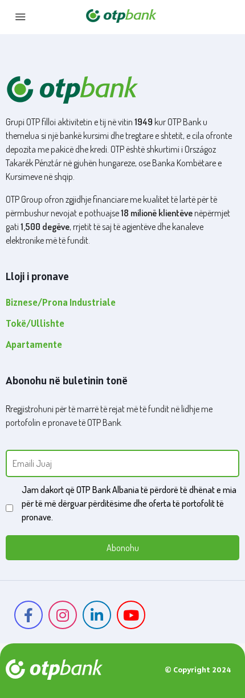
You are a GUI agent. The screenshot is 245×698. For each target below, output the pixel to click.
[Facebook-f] (28, 615)
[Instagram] (62, 615)
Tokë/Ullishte (35, 324)
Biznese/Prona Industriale (61, 303)
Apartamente (34, 345)
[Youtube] (131, 615)
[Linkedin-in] (97, 615)
